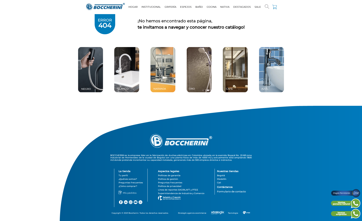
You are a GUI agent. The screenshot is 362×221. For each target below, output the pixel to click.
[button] (267, 7)
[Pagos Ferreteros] (346, 197)
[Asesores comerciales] (231, 194)
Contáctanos (225, 186)
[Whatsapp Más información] (346, 207)
